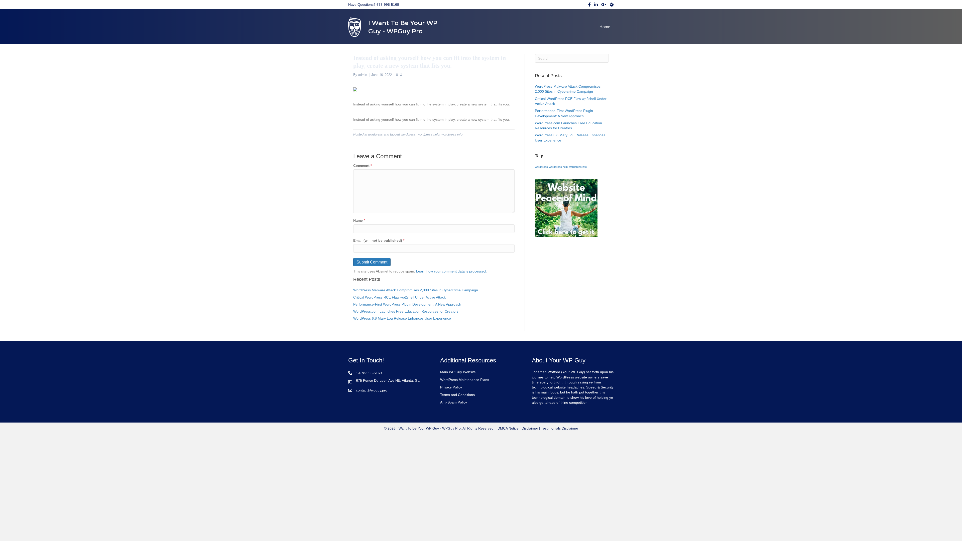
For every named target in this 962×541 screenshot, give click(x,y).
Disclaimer (530, 428)
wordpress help (428, 134)
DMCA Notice (508, 428)
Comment (362, 166)
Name (359, 220)
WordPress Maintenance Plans (464, 380)
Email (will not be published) (378, 240)
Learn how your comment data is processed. (451, 271)
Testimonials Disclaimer (559, 428)
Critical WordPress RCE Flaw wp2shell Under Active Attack (399, 297)
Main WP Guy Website (458, 372)
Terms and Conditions (457, 395)
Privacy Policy (451, 387)
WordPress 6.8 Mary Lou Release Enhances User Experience (402, 318)
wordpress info (451, 134)
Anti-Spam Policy (453, 402)
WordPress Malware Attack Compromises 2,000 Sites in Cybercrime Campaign (415, 290)
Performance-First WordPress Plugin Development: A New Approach (407, 304)
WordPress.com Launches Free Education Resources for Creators (405, 311)
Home (604, 27)
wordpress (375, 134)
